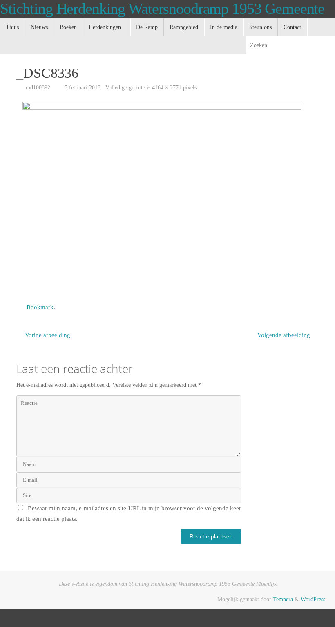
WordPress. (314, 599)
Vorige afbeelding (47, 335)
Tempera (283, 599)
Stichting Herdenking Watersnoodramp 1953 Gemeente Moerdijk (162, 17)
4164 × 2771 (166, 88)
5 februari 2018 (82, 88)
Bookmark (40, 307)
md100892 (38, 88)
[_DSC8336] (167, 198)
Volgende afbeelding (283, 335)
